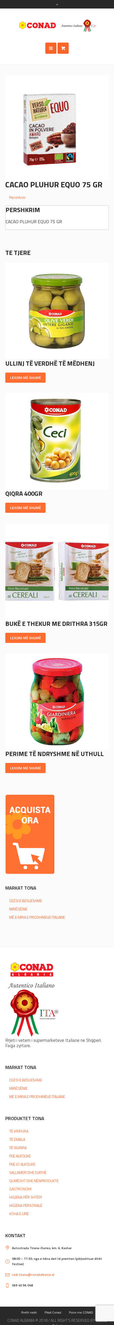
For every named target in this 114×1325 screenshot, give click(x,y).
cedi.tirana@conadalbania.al (33, 1274)
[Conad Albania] (57, 25)
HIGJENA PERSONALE (25, 1205)
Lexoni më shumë (25, 377)
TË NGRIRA (18, 1147)
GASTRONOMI (20, 1189)
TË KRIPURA (18, 1131)
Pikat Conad (53, 1312)
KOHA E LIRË (19, 1213)
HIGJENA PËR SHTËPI (25, 1197)
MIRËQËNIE (18, 909)
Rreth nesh (29, 1312)
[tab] (59, 197)
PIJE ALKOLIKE (20, 1156)
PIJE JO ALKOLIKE (22, 1164)
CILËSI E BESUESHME (25, 900)
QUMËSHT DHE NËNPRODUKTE (34, 1180)
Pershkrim (17, 197)
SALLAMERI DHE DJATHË (28, 1172)
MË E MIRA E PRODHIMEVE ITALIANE (37, 917)
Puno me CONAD (81, 1312)
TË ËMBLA (17, 1139)
